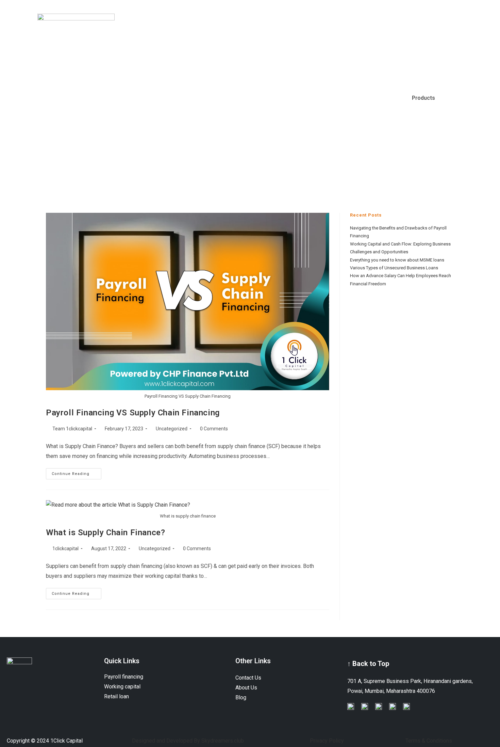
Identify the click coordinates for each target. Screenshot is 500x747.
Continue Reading (76, 472)
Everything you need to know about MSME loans (397, 260)
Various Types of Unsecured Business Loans (394, 267)
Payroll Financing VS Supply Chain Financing (133, 412)
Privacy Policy (327, 740)
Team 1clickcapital (72, 428)
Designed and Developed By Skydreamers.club (188, 740)
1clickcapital (65, 548)
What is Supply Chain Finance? (105, 532)
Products (423, 98)
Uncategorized (171, 428)
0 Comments (214, 428)
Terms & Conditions (428, 740)
